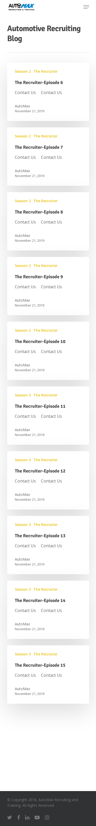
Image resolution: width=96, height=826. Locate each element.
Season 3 (23, 395)
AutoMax (22, 106)
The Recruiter (45, 71)
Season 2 (23, 71)
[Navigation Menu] (86, 7)
